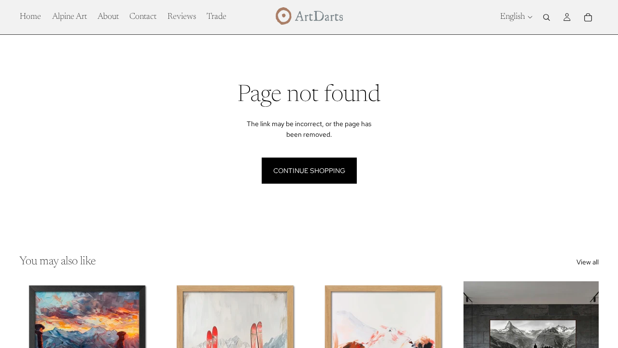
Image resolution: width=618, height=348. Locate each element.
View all (587, 262)
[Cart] (588, 17)
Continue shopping (309, 170)
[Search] (546, 17)
